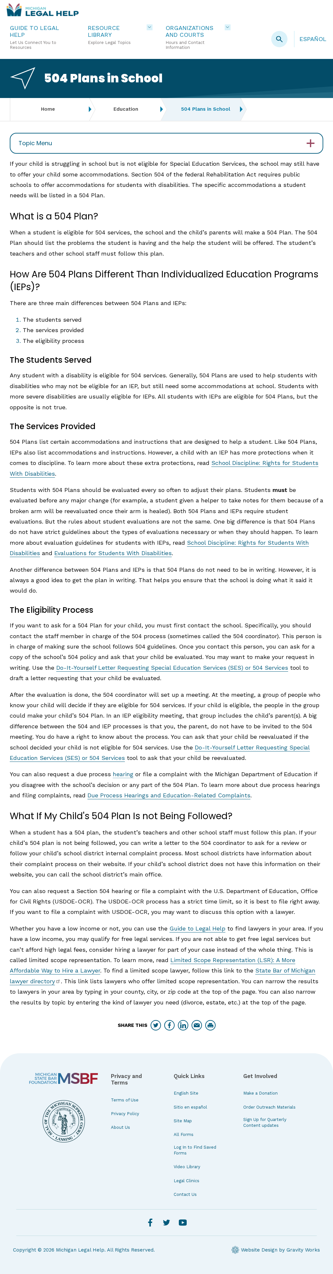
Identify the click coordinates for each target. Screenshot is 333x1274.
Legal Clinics (186, 1180)
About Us (120, 1127)
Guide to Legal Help (197, 928)
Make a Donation (260, 1093)
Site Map (183, 1120)
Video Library (187, 1166)
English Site (186, 1093)
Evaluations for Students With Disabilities (113, 553)
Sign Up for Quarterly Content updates (264, 1122)
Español (313, 38)
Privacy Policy (125, 1113)
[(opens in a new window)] (63, 1078)
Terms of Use (125, 1100)
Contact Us (185, 1194)
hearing (123, 774)
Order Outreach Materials (269, 1107)
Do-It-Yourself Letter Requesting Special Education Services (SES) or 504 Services (172, 667)
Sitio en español (190, 1107)
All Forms (183, 1134)
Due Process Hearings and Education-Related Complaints (168, 795)
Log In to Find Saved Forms (195, 1150)
